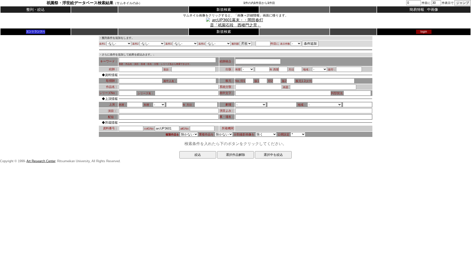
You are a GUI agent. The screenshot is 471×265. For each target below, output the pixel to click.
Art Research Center (40, 161)
